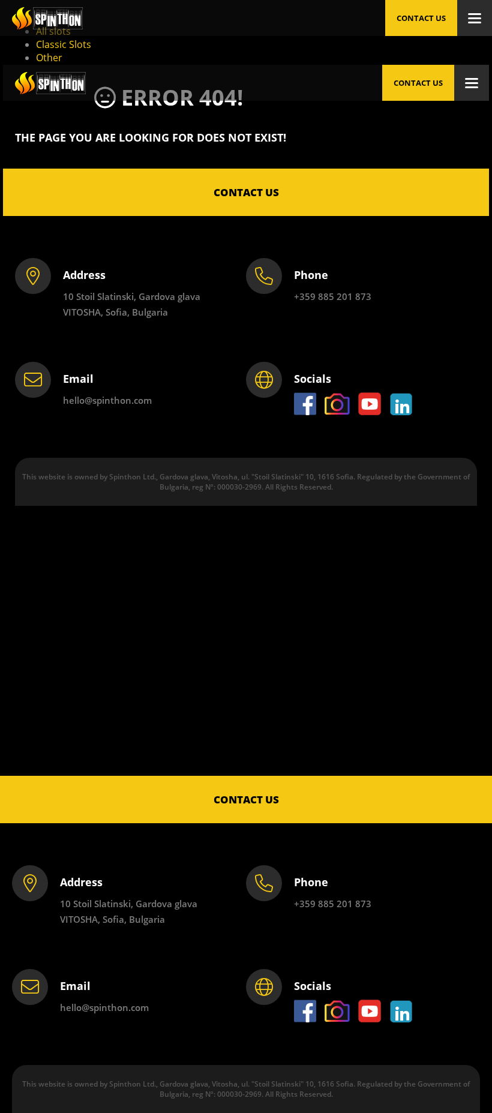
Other (49, 57)
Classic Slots (63, 44)
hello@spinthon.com (104, 1007)
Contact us (421, 18)
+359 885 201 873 (332, 904)
